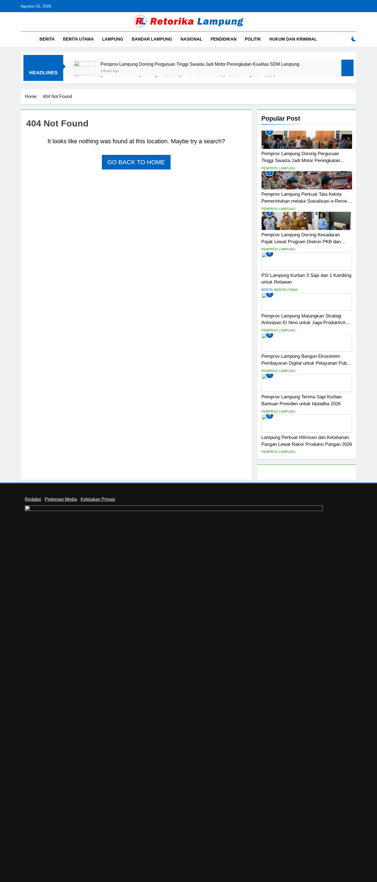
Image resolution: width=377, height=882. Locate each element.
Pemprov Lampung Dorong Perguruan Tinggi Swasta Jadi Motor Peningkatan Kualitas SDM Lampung (199, 64)
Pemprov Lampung (278, 168)
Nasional (191, 39)
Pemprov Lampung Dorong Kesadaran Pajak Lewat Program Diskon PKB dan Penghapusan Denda (301, 241)
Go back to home (136, 162)
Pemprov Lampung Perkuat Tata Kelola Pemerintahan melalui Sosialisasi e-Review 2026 (305, 201)
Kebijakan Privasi (98, 499)
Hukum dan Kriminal (293, 39)
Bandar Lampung (152, 39)
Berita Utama (78, 39)
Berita (47, 39)
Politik (253, 39)
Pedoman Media (61, 499)
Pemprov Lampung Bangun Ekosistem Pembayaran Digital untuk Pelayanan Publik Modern (306, 363)
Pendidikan (224, 39)
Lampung (112, 39)
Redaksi (33, 499)
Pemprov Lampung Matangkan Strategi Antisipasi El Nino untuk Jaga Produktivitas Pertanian (305, 322)
